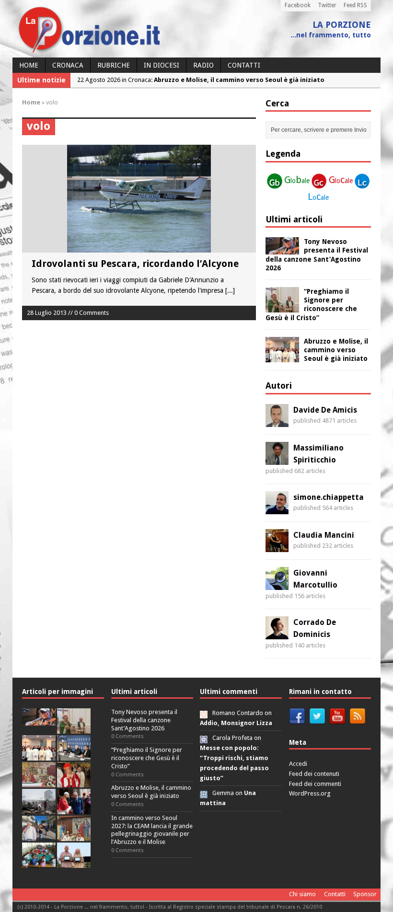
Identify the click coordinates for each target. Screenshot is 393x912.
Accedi (298, 763)
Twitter (327, 5)
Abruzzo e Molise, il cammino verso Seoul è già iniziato (336, 349)
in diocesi (161, 65)
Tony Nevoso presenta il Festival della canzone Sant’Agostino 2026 (144, 720)
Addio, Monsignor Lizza (236, 723)
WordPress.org (310, 793)
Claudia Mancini (323, 535)
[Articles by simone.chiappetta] (277, 508)
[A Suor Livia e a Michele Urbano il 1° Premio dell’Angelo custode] (74, 862)
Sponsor (365, 894)
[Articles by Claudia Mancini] (277, 546)
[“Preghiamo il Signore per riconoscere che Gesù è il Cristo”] (282, 307)
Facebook (298, 5)
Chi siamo (302, 894)
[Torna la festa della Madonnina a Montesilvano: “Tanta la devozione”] (39, 835)
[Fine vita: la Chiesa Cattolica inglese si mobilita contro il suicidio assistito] (74, 808)
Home (28, 65)
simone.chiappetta (328, 497)
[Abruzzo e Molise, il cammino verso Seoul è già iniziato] (282, 356)
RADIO (203, 65)
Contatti (244, 65)
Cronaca (67, 65)
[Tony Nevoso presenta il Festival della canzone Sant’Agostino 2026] (282, 249)
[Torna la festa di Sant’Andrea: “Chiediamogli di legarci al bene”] (74, 835)
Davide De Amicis (325, 410)
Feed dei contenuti (314, 773)
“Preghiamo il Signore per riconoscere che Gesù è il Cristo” (146, 758)
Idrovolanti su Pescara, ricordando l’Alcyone (135, 263)
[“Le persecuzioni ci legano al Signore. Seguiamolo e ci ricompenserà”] (39, 781)
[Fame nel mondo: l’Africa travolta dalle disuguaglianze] (39, 862)
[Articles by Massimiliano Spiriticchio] (277, 459)
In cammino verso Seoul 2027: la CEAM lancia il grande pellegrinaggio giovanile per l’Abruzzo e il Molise (152, 830)
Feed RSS (355, 5)
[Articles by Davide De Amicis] (277, 421)
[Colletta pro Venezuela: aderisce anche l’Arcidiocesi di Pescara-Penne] (39, 808)
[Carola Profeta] (204, 737)
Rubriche (113, 65)
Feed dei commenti (315, 783)
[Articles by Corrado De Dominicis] (277, 633)
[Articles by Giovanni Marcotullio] (277, 584)
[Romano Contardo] (204, 712)
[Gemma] (204, 793)
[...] (230, 290)
